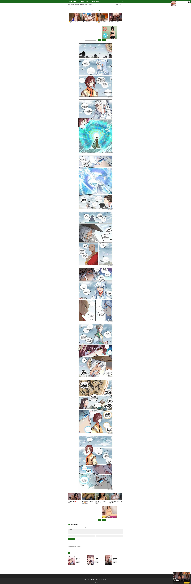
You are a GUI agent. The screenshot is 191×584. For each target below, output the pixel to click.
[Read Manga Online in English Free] (72, 1)
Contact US (104, 579)
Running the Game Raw (98, 558)
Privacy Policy (87, 579)
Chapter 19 (77, 562)
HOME (83, 1)
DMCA (97, 579)
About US (100, 579)
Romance (82, 4)
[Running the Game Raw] (90, 560)
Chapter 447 (76, 8)
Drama (86, 4)
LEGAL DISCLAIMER (92, 579)
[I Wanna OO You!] (72, 560)
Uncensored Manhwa (75, 4)
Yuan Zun (72, 8)
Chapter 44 (96, 562)
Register (69, 527)
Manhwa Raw (98, 1)
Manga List (88, 1)
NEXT (104, 39)
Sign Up (121, 4)
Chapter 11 (114, 562)
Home (69, 8)
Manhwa (93, 1)
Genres (90, 4)
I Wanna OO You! (79, 558)
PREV (100, 39)
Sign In (117, 4)
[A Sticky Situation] (109, 560)
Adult (69, 4)
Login (73, 527)
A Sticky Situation (116, 558)
